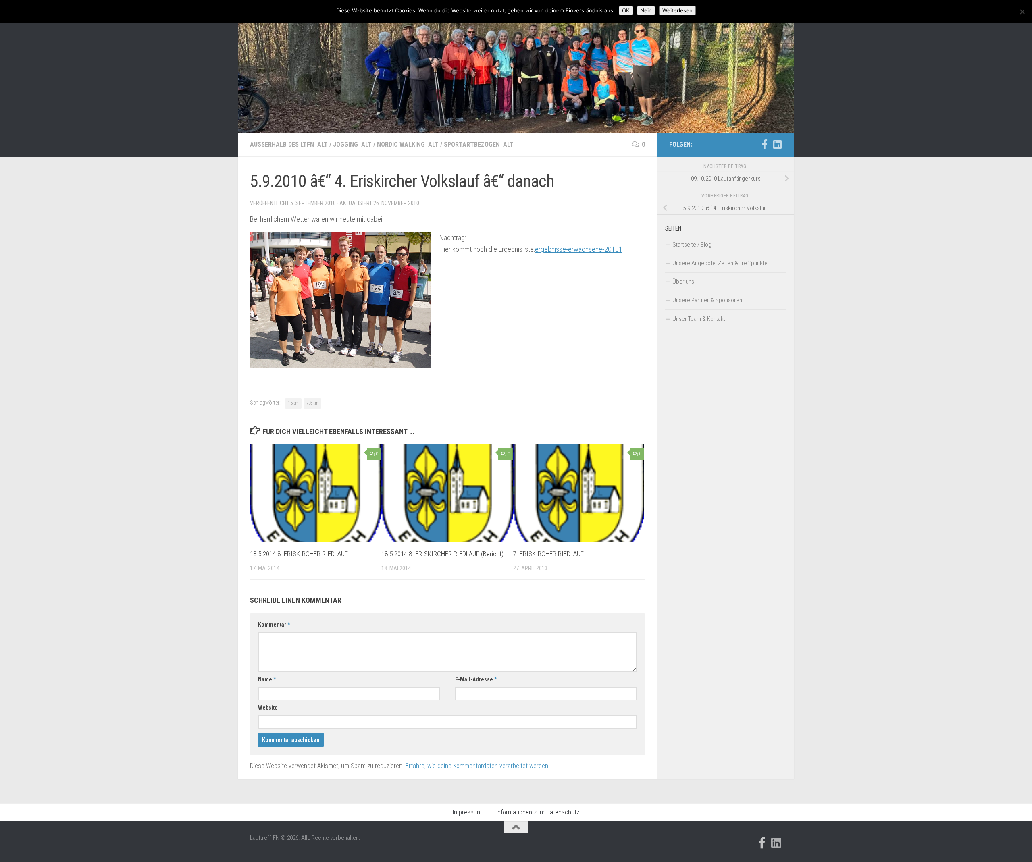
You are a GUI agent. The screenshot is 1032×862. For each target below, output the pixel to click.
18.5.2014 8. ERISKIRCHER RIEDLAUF (299, 554)
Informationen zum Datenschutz (537, 812)
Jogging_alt (352, 144)
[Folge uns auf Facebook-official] (764, 144)
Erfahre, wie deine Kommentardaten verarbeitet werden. (478, 766)
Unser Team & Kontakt (698, 318)
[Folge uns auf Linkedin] (777, 144)
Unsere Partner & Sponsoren (707, 300)
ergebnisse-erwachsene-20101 (578, 249)
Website (268, 707)
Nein (646, 10)
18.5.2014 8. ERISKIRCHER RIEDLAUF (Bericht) (442, 554)
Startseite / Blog (692, 244)
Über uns (683, 281)
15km (293, 403)
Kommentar (274, 624)
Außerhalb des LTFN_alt (289, 144)
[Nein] (1022, 12)
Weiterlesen (677, 10)
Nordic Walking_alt (408, 144)
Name (267, 679)
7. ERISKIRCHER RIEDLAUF (548, 554)
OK (626, 10)
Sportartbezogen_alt (479, 144)
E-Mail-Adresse (476, 679)
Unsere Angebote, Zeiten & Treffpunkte (720, 263)
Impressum (467, 812)
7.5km (312, 403)
